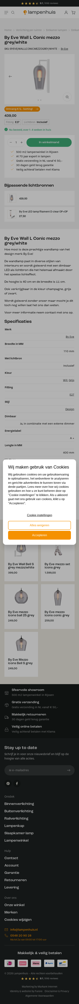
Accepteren (39, 535)
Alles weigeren (39, 525)
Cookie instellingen (39, 515)
